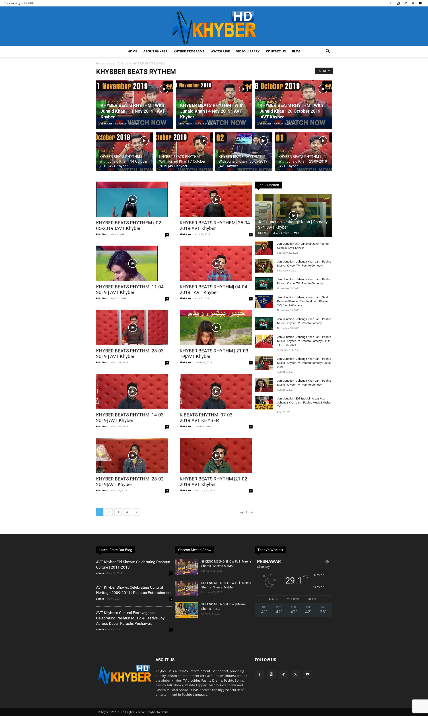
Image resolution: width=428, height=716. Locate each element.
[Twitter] (412, 3)
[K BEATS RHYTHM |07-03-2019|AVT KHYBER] (216, 391)
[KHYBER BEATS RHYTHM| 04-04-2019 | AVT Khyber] (216, 263)
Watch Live (220, 51)
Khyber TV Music (118, 63)
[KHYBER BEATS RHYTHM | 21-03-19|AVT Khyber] (216, 327)
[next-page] (136, 512)
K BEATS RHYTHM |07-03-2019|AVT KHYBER (207, 417)
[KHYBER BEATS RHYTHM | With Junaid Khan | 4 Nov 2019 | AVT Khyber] (214, 104)
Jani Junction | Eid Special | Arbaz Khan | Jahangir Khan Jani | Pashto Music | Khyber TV (304, 402)
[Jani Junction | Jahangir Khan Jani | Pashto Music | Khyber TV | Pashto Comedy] (264, 323)
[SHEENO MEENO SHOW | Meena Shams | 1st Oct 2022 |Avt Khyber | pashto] (186, 610)
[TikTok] (405, 3)
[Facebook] (390, 3)
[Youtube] (420, 3)
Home (132, 51)
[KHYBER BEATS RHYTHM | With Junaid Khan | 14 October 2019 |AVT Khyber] (124, 154)
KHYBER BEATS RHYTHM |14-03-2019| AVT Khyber (130, 417)
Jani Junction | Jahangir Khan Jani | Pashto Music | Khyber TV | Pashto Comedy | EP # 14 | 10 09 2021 (304, 341)
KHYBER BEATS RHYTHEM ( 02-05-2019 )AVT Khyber (129, 225)
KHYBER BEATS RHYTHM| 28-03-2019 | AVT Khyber (130, 353)
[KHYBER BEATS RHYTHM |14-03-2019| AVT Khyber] (132, 391)
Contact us (276, 51)
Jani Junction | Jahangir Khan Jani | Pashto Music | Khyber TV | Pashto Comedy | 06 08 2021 (304, 362)
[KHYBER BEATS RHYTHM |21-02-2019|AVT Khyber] (216, 455)
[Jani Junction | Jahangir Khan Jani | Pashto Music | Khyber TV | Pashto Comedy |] (264, 266)
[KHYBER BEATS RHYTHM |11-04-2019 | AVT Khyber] (132, 263)
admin (100, 573)
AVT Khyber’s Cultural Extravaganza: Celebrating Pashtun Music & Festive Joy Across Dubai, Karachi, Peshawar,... (130, 618)
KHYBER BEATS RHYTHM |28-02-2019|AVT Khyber (130, 481)
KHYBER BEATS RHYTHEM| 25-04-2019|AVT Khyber (215, 225)
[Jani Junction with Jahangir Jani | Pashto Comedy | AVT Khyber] (264, 248)
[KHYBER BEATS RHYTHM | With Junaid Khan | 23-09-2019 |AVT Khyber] (303, 154)
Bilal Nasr (106, 123)
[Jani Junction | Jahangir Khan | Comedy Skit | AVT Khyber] (293, 215)
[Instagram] (398, 3)
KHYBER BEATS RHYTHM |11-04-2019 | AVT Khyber (130, 289)
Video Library (248, 51)
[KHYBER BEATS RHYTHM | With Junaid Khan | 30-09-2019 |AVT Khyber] (243, 154)
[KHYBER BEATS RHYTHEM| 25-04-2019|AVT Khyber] (216, 199)
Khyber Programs (189, 51)
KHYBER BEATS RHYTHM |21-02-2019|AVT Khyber (214, 481)
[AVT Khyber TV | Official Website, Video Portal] (214, 26)
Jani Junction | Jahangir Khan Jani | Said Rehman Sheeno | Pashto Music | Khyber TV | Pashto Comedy (302, 301)
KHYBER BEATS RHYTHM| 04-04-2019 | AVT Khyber (214, 289)
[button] (327, 52)
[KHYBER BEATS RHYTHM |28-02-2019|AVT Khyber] (132, 455)
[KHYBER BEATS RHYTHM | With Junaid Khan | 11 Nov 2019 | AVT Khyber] (134, 104)
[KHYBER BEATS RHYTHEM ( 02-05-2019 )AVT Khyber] (132, 199)
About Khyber (155, 51)
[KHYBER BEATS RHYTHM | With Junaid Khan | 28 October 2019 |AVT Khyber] (293, 104)
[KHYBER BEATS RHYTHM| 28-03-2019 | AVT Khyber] (132, 327)
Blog (296, 51)
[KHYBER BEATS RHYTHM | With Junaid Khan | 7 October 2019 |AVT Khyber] (184, 154)
